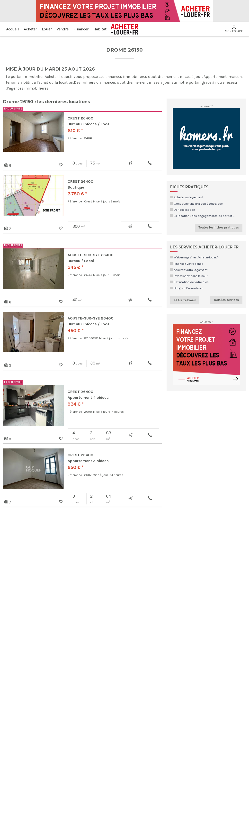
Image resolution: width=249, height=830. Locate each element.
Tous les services (226, 300)
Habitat (100, 29)
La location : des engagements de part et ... (204, 216)
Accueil (12, 29)
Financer (81, 29)
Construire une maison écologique (198, 203)
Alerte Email (186, 300)
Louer (47, 29)
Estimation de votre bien (191, 282)
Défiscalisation (184, 209)
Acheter (30, 29)
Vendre (63, 29)
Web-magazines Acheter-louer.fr (196, 257)
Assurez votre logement (190, 270)
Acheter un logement (188, 197)
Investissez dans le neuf (191, 276)
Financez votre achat (188, 263)
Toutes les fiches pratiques (218, 227)
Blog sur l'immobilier (188, 288)
